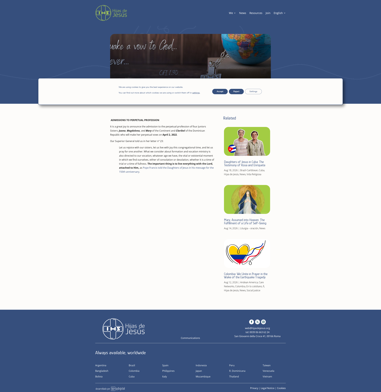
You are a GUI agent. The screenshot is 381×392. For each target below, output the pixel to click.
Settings (253, 91)
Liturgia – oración (249, 228)
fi (263, 286)
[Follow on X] (257, 322)
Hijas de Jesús (231, 174)
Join (268, 13)
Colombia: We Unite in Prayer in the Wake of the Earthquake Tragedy (245, 275)
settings (196, 93)
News (242, 13)
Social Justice (253, 290)
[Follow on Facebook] (251, 322)
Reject (236, 91)
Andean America (249, 282)
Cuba (261, 170)
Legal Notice (267, 388)
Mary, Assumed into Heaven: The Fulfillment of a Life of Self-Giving (245, 221)
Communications (190, 338)
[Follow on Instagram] (263, 322)
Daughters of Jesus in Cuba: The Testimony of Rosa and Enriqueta (244, 163)
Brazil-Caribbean (249, 170)
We (231, 13)
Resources (255, 13)
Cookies (281, 388)
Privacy (254, 388)
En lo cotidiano (254, 286)
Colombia (240, 286)
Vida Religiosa (254, 174)
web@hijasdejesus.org (257, 328)
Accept (220, 91)
